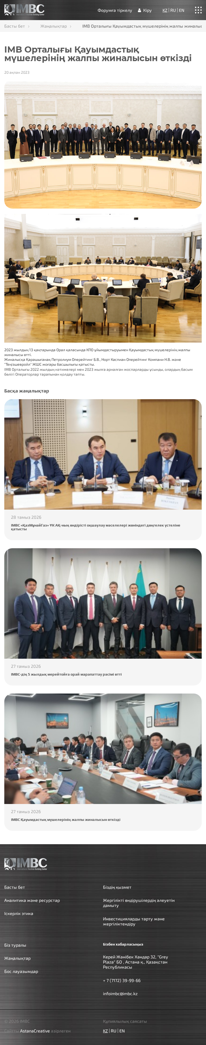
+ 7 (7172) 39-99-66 (122, 980)
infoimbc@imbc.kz (120, 993)
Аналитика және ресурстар (32, 900)
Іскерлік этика (18, 913)
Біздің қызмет (117, 887)
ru (173, 10)
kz (165, 10)
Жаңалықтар (54, 25)
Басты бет (14, 25)
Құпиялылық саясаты (125, 1021)
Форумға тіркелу (115, 10)
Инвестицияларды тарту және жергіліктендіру (134, 921)
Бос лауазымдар (21, 971)
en (181, 10)
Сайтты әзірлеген (37, 1031)
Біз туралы (15, 944)
